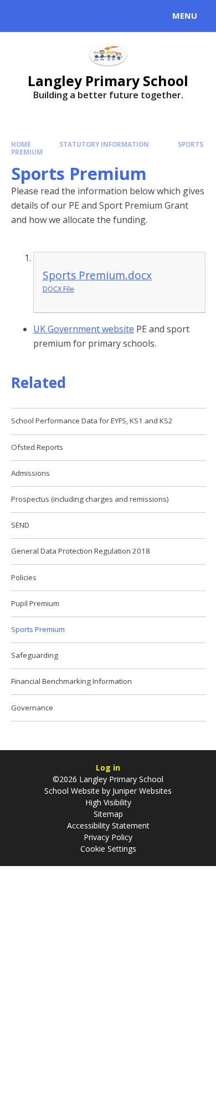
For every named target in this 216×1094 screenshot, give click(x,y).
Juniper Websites (141, 790)
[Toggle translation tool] (49, 16)
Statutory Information (104, 144)
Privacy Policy (108, 837)
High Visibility (108, 802)
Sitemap (108, 814)
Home (21, 144)
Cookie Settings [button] (108, 848)
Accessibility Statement (108, 825)
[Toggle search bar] (21, 16)
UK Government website (83, 329)
